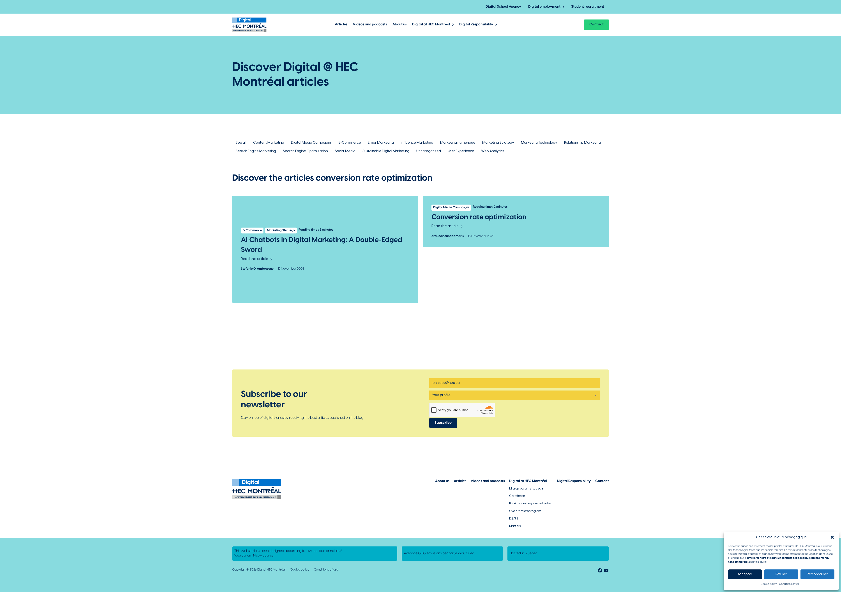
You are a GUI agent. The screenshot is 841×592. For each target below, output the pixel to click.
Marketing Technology (539, 143)
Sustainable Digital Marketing (385, 151)
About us (399, 24)
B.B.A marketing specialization (531, 503)
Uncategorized (428, 151)
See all (241, 143)
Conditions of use (789, 584)
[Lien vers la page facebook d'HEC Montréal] (599, 571)
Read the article (254, 259)
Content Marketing (268, 143)
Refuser (781, 574)
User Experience (461, 151)
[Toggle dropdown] (563, 7)
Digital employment (544, 7)
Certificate (517, 496)
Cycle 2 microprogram (525, 511)
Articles (341, 24)
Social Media (345, 151)
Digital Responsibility (476, 24)
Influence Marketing (417, 143)
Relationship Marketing (582, 143)
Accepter (745, 574)
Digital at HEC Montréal (431, 24)
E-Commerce (350, 143)
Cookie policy (769, 584)
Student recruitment (587, 7)
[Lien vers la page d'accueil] (249, 25)
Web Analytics (492, 151)
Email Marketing (381, 143)
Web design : (254, 555)
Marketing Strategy (498, 143)
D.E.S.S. (514, 518)
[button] (832, 537)
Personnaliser (817, 574)
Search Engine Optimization (305, 151)
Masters (515, 526)
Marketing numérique (457, 143)
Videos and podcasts (370, 24)
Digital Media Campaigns (311, 143)
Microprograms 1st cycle (526, 488)
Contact (596, 24)
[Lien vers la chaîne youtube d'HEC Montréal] (606, 571)
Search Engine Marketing (256, 151)
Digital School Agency (503, 7)
